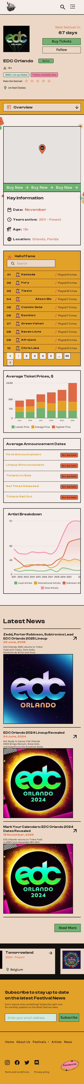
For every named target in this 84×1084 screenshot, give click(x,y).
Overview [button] (22, 107)
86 (67, 356)
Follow (61, 49)
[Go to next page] (10, 362)
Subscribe (68, 1017)
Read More (67, 927)
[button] (9, 1041)
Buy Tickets (61, 41)
